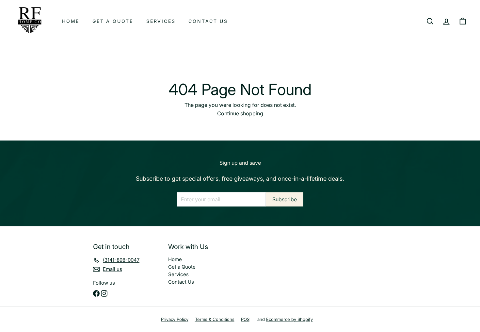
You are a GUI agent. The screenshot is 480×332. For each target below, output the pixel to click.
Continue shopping (240, 113)
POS (245, 319)
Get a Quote (112, 21)
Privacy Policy (174, 319)
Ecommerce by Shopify (289, 319)
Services (160, 21)
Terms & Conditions (214, 319)
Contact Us (208, 21)
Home (70, 21)
